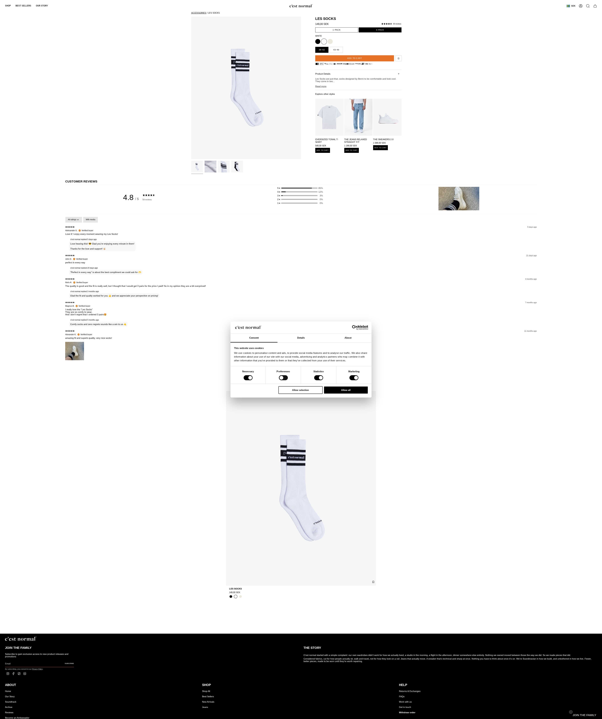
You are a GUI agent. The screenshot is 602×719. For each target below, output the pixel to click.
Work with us (405, 702)
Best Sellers (208, 696)
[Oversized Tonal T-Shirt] (329, 117)
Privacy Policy (37, 669)
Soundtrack (10, 702)
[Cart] (595, 6)
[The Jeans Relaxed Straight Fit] (358, 117)
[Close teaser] (570, 712)
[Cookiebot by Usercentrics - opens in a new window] (354, 327)
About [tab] (348, 337)
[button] (8, 6)
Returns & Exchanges (409, 691)
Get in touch (405, 707)
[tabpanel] (301, 294)
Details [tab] (301, 337)
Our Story (10, 696)
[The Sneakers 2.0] (387, 117)
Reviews (9, 712)
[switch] (283, 377)
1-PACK (337, 30)
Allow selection (300, 390)
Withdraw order (407, 712)
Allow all (346, 390)
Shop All (206, 691)
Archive (8, 707)
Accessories (198, 13)
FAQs (401, 696)
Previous (191, 88)
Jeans (205, 707)
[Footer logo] (20, 639)
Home (8, 691)
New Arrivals (208, 702)
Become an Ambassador (17, 717)
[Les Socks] (301, 488)
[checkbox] (90, 220)
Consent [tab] (254, 337)
